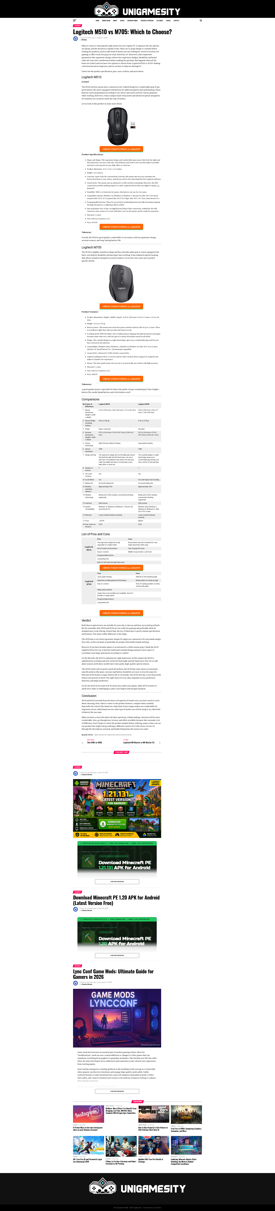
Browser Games (132, 20)
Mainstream (106, 20)
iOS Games (160, 20)
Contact (176, 20)
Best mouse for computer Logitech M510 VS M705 (113, 735)
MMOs (115, 20)
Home (97, 20)
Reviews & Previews (147, 20)
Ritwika (84, 40)
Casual (168, 20)
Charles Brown (87, 774)
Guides (122, 20)
